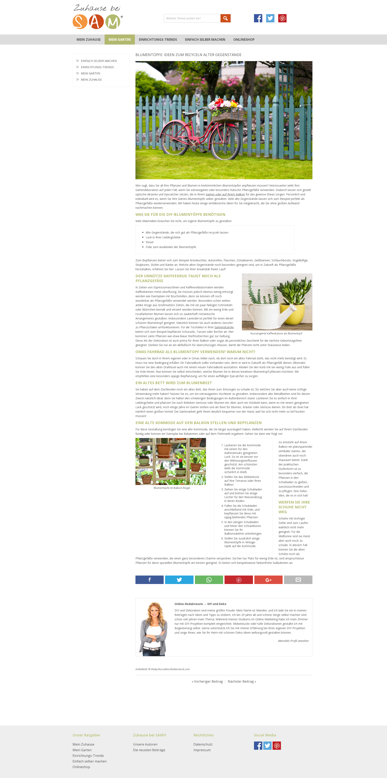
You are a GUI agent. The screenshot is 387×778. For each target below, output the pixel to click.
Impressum (202, 750)
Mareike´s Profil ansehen (293, 641)
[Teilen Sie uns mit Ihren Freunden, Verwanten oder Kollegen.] (298, 580)
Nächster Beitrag (241, 681)
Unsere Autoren (145, 744)
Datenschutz (203, 744)
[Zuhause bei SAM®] (118, 17)
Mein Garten (120, 39)
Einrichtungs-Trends (158, 39)
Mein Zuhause (89, 39)
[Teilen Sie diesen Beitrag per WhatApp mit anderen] (209, 580)
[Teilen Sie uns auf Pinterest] (239, 580)
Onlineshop (244, 39)
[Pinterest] (284, 18)
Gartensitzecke (224, 327)
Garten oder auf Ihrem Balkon (225, 194)
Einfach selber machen (205, 39)
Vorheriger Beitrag (208, 681)
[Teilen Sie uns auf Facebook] (149, 580)
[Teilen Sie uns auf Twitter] (179, 580)
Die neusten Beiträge (149, 750)
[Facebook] (260, 18)
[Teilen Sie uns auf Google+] (268, 580)
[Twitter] (272, 18)
